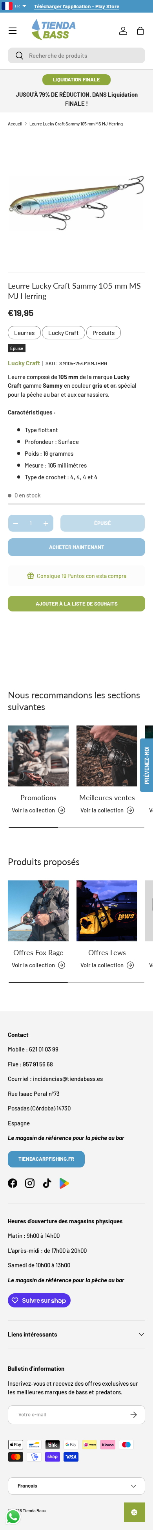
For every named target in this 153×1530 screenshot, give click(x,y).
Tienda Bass (34, 1510)
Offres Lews (107, 952)
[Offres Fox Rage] (38, 910)
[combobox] (76, 55)
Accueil (15, 123)
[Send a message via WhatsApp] (13, 1517)
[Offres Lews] (106, 910)
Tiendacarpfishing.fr (46, 1159)
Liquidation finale (76, 79)
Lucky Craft (63, 332)
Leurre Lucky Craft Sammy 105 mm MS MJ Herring (76, 123)
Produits (104, 332)
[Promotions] (38, 755)
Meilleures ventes (107, 797)
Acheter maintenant (76, 547)
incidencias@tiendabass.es (68, 1078)
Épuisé (102, 523)
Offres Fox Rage (38, 952)
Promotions (38, 797)
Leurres (24, 332)
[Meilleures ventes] (106, 755)
